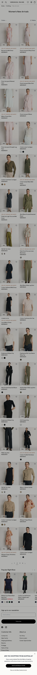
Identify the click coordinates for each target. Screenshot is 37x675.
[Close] (35, 654)
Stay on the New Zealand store (18, 670)
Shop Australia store (18, 665)
